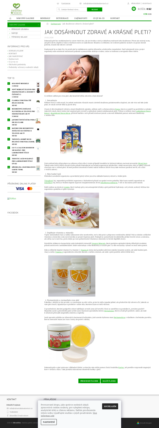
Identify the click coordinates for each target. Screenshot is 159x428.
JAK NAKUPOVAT (16, 56)
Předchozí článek (89, 381)
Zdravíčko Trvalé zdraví (19, 415)
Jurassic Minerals (98, 243)
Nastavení (49, 422)
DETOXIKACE (62, 18)
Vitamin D (84, 250)
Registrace (147, 3)
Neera (117, 109)
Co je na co (99, 18)
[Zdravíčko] (16, 9)
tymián (67, 187)
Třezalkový (48, 180)
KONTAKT (115, 18)
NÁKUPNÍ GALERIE (25, 18)
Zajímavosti (80, 18)
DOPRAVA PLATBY (16, 51)
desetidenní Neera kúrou (60, 113)
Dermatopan (109, 311)
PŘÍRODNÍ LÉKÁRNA (20, 29)
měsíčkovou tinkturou (108, 182)
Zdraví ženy (142, 163)
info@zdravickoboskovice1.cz (21, 408)
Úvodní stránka (10, 18)
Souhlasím (110, 406)
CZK (145, 14)
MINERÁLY (45, 18)
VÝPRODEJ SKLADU (19, 37)
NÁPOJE (14, 33)
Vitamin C (59, 252)
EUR (149, 14)
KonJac (121, 367)
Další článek (109, 381)
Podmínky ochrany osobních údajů (24, 67)
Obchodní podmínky (17, 64)
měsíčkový (48, 182)
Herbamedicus (119, 317)
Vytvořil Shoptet (146, 423)
